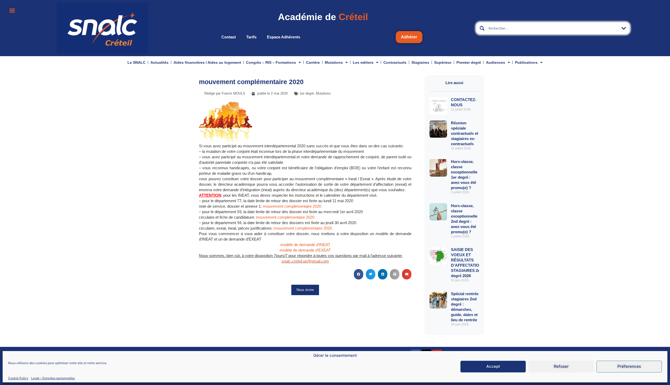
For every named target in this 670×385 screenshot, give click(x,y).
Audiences (495, 62)
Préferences (629, 366)
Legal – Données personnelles (53, 378)
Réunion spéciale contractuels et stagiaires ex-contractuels (464, 133)
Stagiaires (420, 62)
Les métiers (363, 62)
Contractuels (394, 62)
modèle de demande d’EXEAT (305, 250)
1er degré (307, 93)
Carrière (313, 62)
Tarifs (251, 37)
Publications (526, 62)
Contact (228, 37)
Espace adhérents (283, 37)
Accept (493, 366)
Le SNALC (136, 62)
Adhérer (409, 37)
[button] (358, 274)
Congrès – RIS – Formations (271, 62)
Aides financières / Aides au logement (207, 62)
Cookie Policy (18, 378)
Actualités (159, 62)
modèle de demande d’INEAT (305, 244)
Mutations (334, 62)
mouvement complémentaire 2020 (292, 206)
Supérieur (442, 62)
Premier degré (468, 62)
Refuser (561, 366)
